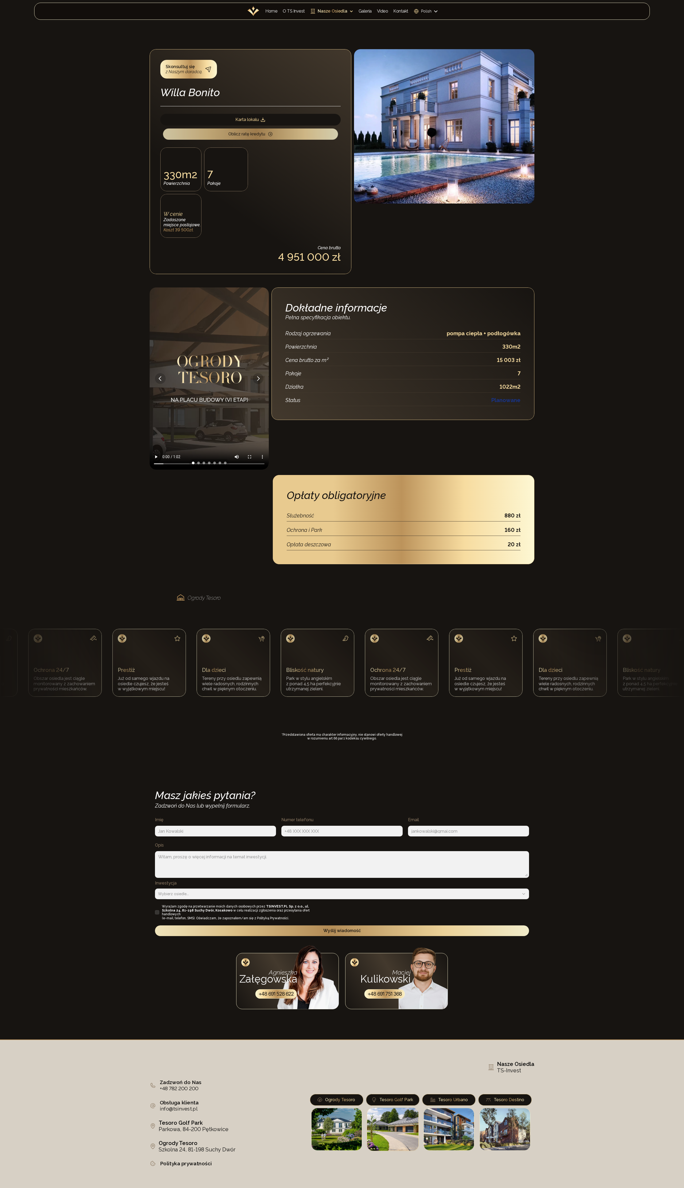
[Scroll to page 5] (214, 463)
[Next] (258, 378)
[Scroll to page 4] (209, 463)
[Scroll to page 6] (220, 463)
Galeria (365, 11)
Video (382, 11)
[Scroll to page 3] (204, 463)
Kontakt (400, 11)
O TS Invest (294, 11)
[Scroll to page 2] (198, 463)
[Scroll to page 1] (192, 463)
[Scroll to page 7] (226, 463)
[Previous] (160, 378)
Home (271, 11)
